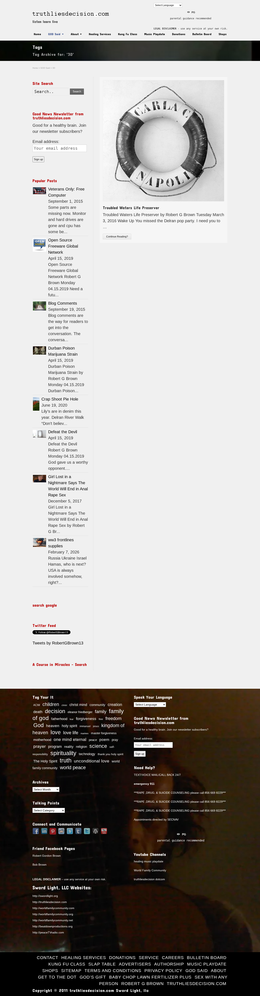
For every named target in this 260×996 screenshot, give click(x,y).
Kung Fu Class (127, 34)
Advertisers (135, 964)
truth (66, 760)
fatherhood (59, 719)
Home (37, 34)
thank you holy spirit (110, 754)
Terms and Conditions (112, 970)
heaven (52, 725)
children (50, 704)
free (101, 719)
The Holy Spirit (45, 761)
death (37, 712)
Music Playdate (154, 34)
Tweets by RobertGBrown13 (57, 643)
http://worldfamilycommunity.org (52, 914)
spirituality (63, 753)
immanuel (85, 726)
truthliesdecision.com (196, 983)
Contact (47, 957)
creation (115, 704)
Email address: (45, 141)
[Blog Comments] (39, 306)
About (75, 34)
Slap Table (102, 964)
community (97, 705)
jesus (96, 726)
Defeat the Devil (62, 432)
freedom (113, 718)
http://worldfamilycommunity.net (52, 920)
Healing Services (100, 34)
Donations (178, 34)
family (100, 711)
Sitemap (71, 970)
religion (81, 747)
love (56, 732)
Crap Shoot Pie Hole (59, 399)
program (55, 747)
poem (104, 739)
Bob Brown (39, 864)
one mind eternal (70, 739)
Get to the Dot (57, 977)
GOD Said (54, 34)
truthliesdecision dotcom (149, 879)
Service (149, 957)
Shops (222, 34)
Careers (173, 957)
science (98, 746)
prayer (39, 746)
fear (72, 719)
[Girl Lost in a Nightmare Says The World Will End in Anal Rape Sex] (39, 478)
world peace (73, 767)
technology (87, 754)
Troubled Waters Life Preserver (131, 207)
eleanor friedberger (80, 712)
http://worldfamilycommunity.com (53, 908)
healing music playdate (148, 861)
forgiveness (86, 719)
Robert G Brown (142, 983)
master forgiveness (104, 733)
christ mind (78, 705)
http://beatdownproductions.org (52, 926)
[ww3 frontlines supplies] (39, 542)
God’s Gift (93, 977)
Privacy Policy (163, 970)
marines (85, 733)
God (38, 725)
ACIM (36, 705)
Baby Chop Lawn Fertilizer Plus (150, 977)
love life (70, 732)
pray (115, 740)
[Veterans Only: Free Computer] (39, 191)
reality (69, 747)
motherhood (42, 740)
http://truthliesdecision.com (49, 902)
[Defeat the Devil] (39, 434)
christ (64, 705)
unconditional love (91, 761)
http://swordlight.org (45, 895)
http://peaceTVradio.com (48, 932)
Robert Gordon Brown (46, 855)
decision (55, 711)
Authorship (169, 964)
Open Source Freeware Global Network (63, 246)
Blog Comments (62, 303)
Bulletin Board (201, 34)
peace (93, 740)
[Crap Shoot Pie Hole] (36, 404)
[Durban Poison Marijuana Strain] (39, 350)
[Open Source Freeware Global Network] (39, 245)
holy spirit (69, 726)
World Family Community (150, 870)
